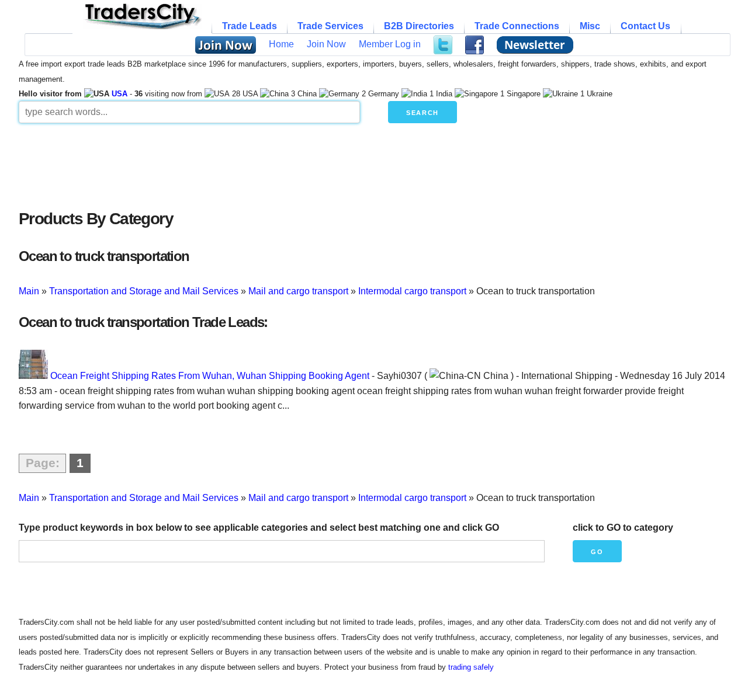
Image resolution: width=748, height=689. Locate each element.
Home (281, 44)
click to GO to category (623, 528)
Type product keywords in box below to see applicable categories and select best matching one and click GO (259, 528)
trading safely (471, 667)
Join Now (326, 44)
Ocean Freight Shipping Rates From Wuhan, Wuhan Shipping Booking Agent (209, 376)
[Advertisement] (302, 163)
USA (119, 93)
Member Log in (390, 44)
